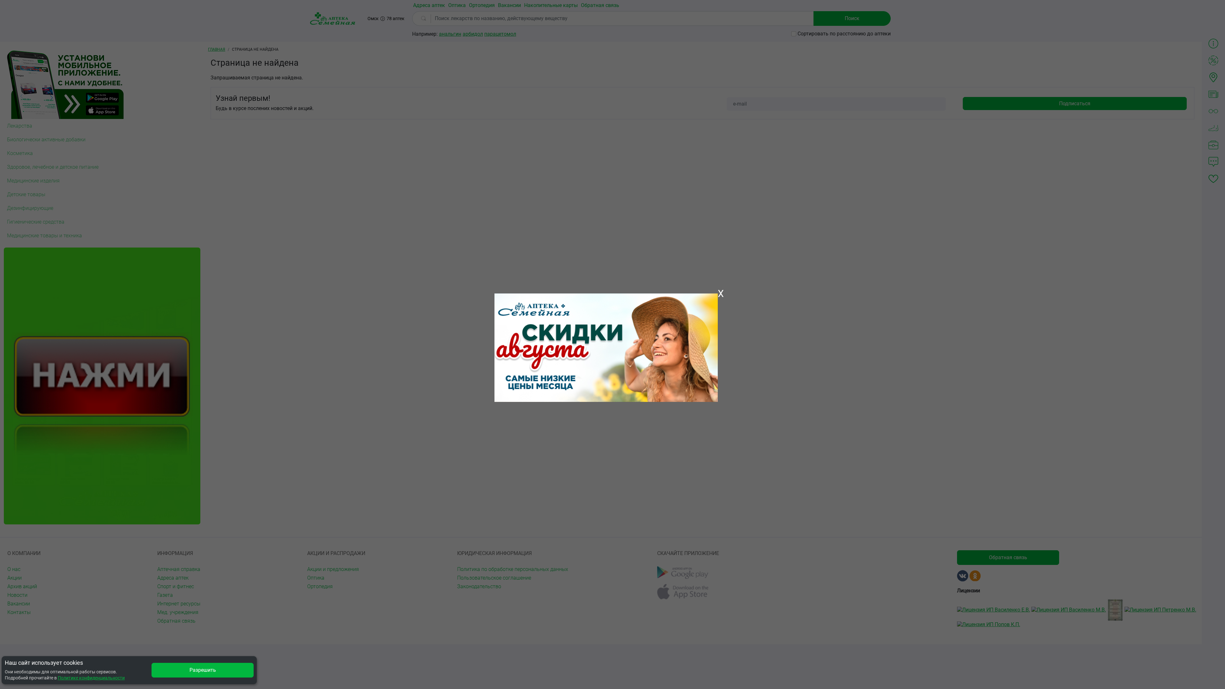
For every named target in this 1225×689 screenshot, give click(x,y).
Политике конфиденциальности (91, 677)
